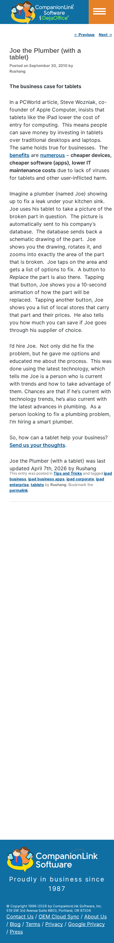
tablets (37, 484)
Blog (15, 924)
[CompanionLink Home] (44, 12)
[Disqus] (61, 589)
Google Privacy (86, 924)
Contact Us (20, 916)
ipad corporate (80, 479)
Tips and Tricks (68, 473)
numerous (52, 155)
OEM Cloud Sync (59, 916)
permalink (19, 490)
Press (16, 931)
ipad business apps (46, 479)
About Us (95, 916)
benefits (19, 155)
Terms (33, 924)
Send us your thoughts (37, 445)
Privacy (54, 924)
